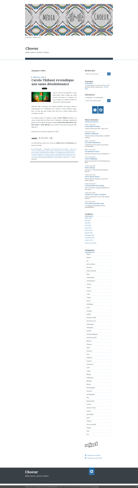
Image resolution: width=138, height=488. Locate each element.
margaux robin (49, 156)
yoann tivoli (40, 156)
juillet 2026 (88, 218)
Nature (89, 384)
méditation (90, 378)
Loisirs (89, 371)
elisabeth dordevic (67, 156)
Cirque (89, 287)
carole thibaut (49, 151)
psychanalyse (91, 394)
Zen (88, 434)
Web (88, 431)
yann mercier (61, 152)
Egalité (89, 314)
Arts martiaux (91, 264)
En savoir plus (95, 486)
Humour (89, 344)
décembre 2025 (89, 235)
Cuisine (89, 297)
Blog (88, 274)
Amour (89, 257)
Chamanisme (90, 277)
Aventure (89, 267)
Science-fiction (91, 408)
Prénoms (89, 391)
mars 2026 (88, 228)
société (89, 411)
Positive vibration (91, 134)
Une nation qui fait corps (94, 203)
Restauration (90, 401)
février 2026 (88, 230)
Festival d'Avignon (92, 334)
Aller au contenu (6, 1)
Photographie (91, 388)
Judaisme (89, 358)
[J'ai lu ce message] (136, 486)
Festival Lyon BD (92, 337)
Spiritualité (90, 414)
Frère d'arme (90, 168)
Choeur (31, 48)
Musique (89, 381)
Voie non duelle (91, 424)
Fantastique (90, 324)
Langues (89, 361)
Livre (88, 367)
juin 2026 (87, 220)
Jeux (88, 354)
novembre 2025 (89, 238)
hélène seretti (40, 154)
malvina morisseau (44, 152)
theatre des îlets (59, 151)
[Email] (101, 110)
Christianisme (91, 281)
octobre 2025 (89, 240)
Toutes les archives (90, 243)
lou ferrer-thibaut (60, 154)
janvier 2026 (88, 233)
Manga (89, 374)
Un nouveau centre (92, 151)
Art (88, 261)
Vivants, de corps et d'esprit (95, 194)
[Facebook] (95, 110)
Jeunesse (89, 351)
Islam (88, 347)
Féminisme (90, 327)
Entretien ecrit (91, 321)
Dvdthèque (90, 304)
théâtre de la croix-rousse (54, 157)
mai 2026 (87, 223)
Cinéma (89, 284)
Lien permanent (37, 149)
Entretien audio (58, 149)
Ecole (88, 307)
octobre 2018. (66, 157)
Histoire (89, 341)
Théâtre (66, 149)
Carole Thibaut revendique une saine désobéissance (52, 82)
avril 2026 (88, 225)
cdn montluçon (69, 151)
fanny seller (54, 152)
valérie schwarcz (50, 154)
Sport (88, 418)
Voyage (89, 428)
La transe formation (92, 142)
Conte (52, 149)
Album (89, 254)
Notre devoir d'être (92, 177)
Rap (88, 398)
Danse (88, 301)
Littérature (90, 364)
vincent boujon (58, 156)
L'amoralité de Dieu (92, 126)
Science (89, 404)
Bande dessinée (91, 271)
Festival (89, 331)
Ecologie (89, 311)
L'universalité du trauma (94, 186)
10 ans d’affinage (91, 159)
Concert (89, 291)
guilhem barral (41, 157)
